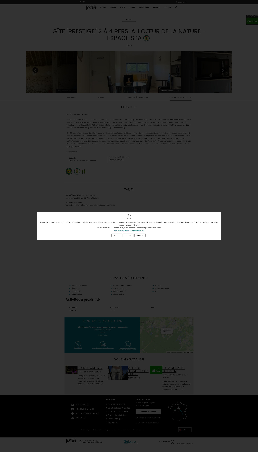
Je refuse (117, 235)
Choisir (128, 235)
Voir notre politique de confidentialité (129, 230)
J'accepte (140, 235)
